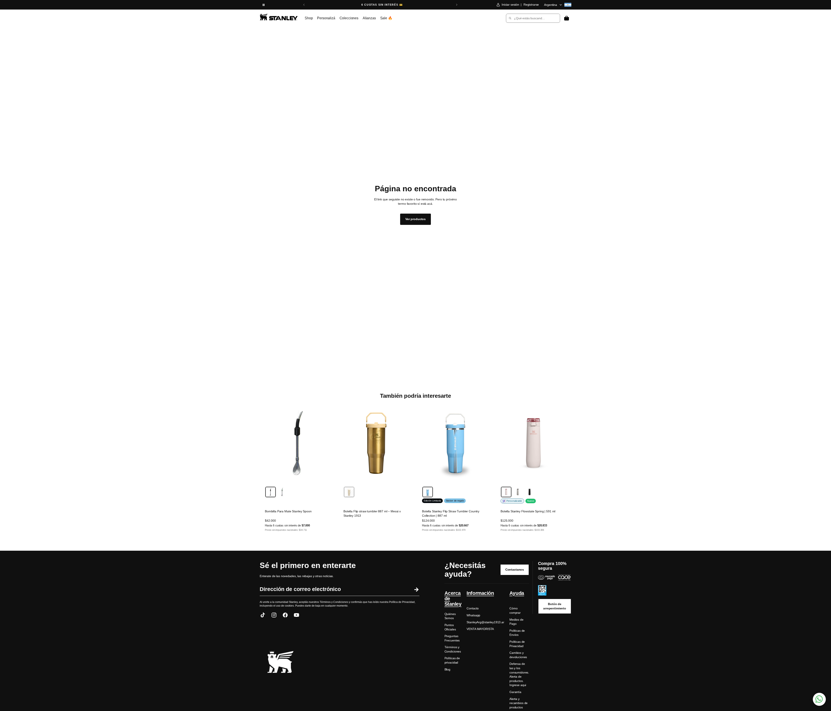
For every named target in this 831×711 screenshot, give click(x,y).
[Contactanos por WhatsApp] (819, 699)
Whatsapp (473, 615)
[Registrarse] (415, 589)
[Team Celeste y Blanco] (427, 492)
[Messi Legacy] (349, 492)
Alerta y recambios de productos (518, 703)
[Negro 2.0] (529, 492)
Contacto (473, 608)
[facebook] (285, 615)
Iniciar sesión (510, 4)
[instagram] (274, 615)
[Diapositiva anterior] (304, 5)
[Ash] (518, 492)
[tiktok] (263, 615)
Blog (447, 669)
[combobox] (530, 18)
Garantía (515, 692)
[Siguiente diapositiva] (456, 5)
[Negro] (270, 492)
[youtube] (296, 615)
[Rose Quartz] (506, 492)
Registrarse (531, 4)
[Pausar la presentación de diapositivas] (263, 5)
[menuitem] (309, 18)
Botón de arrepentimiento (554, 606)
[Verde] (282, 492)
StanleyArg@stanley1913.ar (485, 622)
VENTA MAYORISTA (480, 629)
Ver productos (415, 219)
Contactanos (514, 569)
